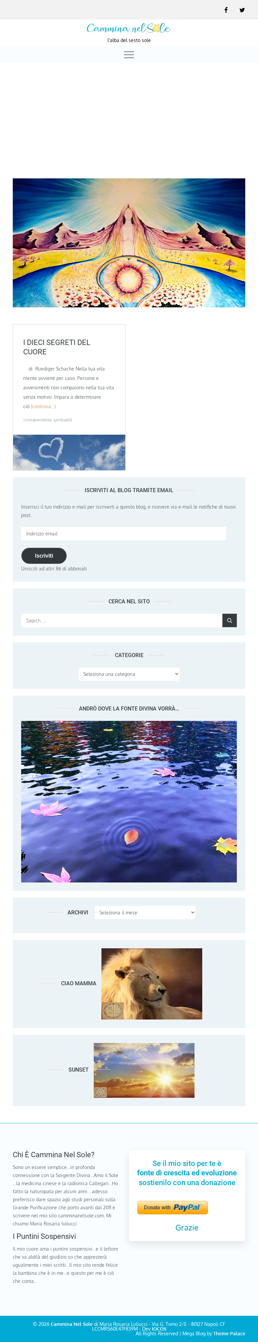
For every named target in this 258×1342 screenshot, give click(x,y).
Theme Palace (229, 1333)
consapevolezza (37, 419)
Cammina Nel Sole (72, 1324)
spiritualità (62, 419)
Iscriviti (44, 555)
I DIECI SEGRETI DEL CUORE (56, 347)
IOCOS (159, 1329)
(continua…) (43, 406)
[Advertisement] (129, 115)
